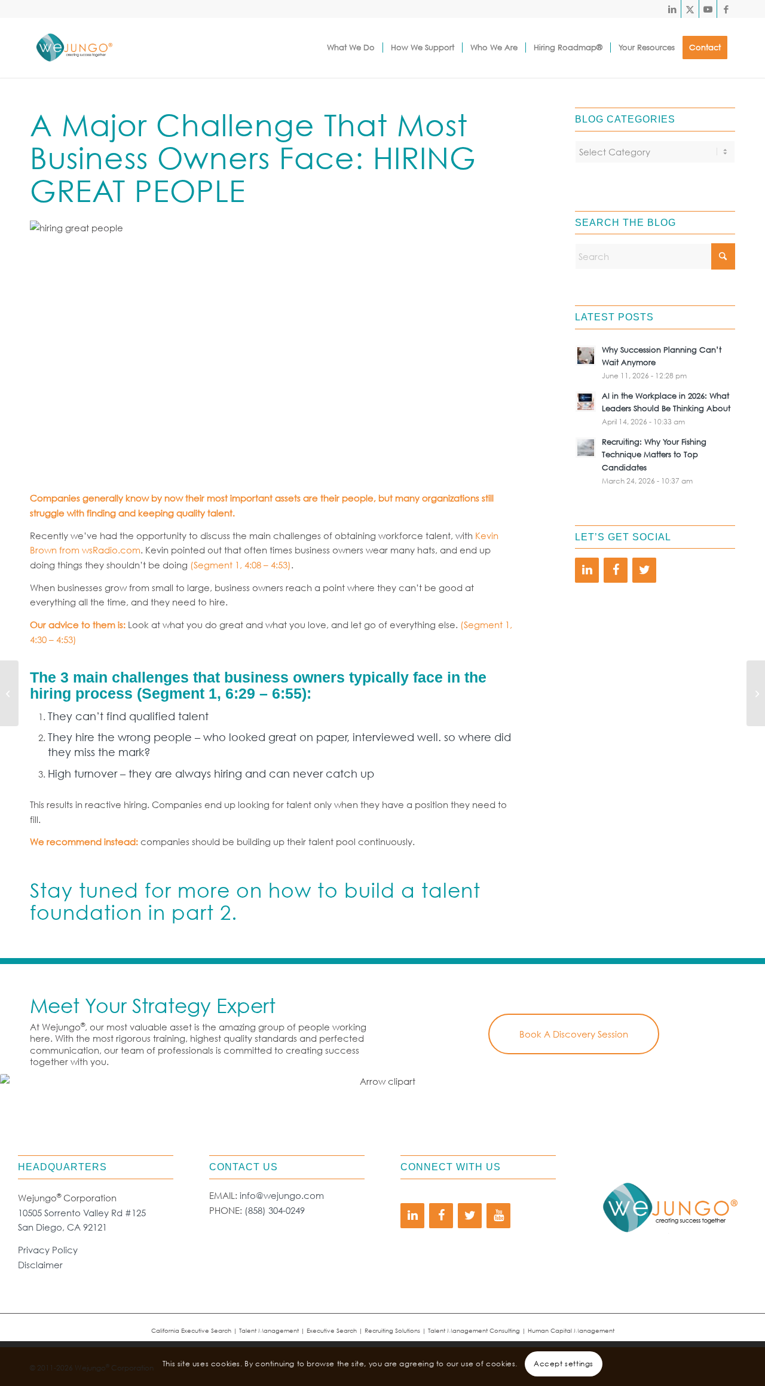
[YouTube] (498, 1215)
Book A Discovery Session (573, 1034)
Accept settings (563, 1363)
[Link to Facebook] (726, 9)
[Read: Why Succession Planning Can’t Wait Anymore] (585, 355)
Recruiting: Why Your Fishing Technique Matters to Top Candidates (654, 455)
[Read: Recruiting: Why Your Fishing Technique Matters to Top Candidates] (585, 447)
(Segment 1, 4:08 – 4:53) (240, 565)
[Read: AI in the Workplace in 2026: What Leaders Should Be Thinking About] (585, 401)
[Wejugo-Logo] (74, 48)
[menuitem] (350, 48)
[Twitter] (644, 570)
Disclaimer (40, 1265)
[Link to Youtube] (708, 9)
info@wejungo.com (282, 1195)
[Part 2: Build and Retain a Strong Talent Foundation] (755, 693)
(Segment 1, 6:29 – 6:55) (222, 693)
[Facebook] (616, 570)
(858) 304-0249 (274, 1210)
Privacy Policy (48, 1250)
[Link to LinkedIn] (672, 9)
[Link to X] (690, 9)
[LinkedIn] (587, 570)
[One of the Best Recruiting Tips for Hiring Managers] (9, 693)
